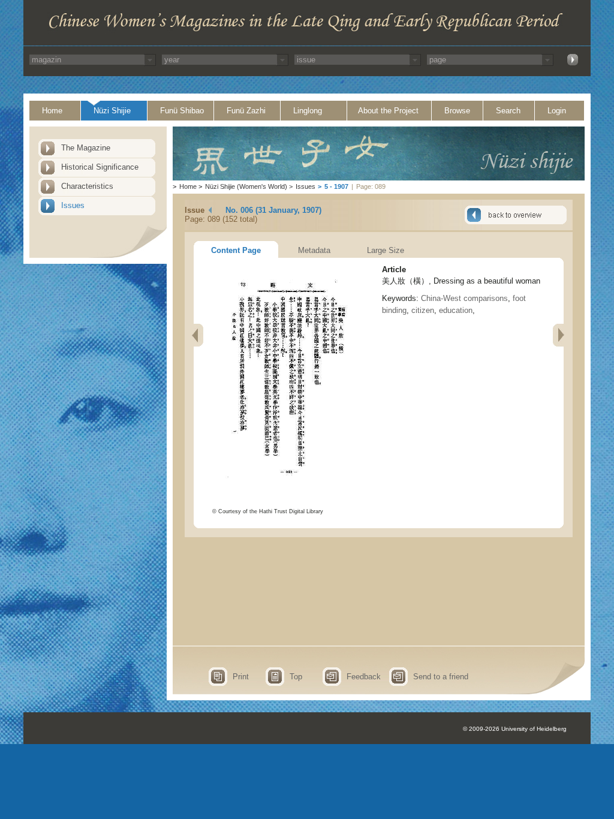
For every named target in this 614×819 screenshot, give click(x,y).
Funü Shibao (182, 110)
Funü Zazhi (246, 110)
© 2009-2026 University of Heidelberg (515, 728)
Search (508, 110)
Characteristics (87, 186)
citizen (422, 310)
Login (556, 110)
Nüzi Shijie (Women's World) (246, 186)
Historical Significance (100, 166)
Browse (457, 110)
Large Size (385, 250)
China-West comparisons (464, 298)
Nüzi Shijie (112, 110)
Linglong (307, 110)
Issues (73, 205)
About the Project (388, 110)
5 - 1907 (336, 186)
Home (52, 110)
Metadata (314, 250)
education (455, 310)
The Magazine (85, 147)
